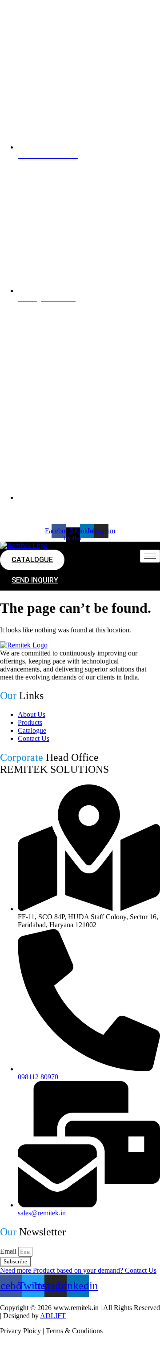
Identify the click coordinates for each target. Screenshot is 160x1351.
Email (9, 1251)
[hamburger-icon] (150, 556)
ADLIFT (53, 1315)
